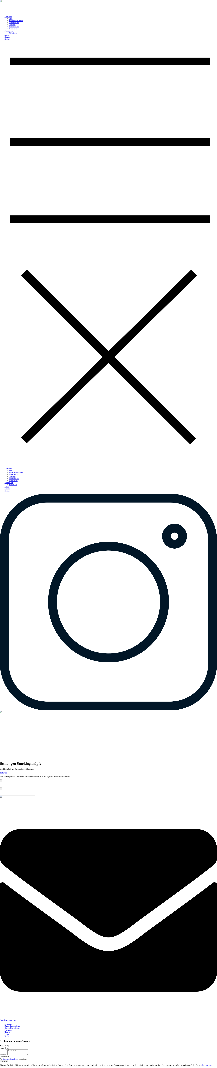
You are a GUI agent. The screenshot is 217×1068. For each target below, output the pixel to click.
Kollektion (8, 17)
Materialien (13, 33)
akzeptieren (15, 1059)
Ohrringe (12, 25)
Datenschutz (4, 1057)
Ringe (11, 19)
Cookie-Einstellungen (12, 1028)
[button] (108, 254)
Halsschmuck (14, 23)
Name (2, 1046)
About (7, 35)
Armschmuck (14, 27)
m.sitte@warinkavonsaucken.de (11, 785)
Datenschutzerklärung (10, 1059)
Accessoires (13, 29)
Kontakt (7, 37)
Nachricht (3, 1055)
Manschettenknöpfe (16, 21)
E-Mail (2, 1048)
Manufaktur (9, 31)
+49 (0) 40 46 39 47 (7, 793)
